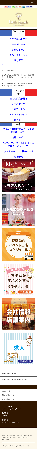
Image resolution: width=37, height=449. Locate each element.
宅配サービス (18, 137)
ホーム (4, 64)
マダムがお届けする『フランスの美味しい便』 (18, 130)
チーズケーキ (18, 44)
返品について (27, 435)
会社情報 (18, 156)
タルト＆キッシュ (19, 55)
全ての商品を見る (18, 39)
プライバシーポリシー (22, 437)
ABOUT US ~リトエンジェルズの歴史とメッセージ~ (18, 144)
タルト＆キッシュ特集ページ (18, 151)
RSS (3, 439)
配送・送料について (18, 435)
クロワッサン (18, 49)
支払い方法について (7, 435)
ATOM (7, 439)
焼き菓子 (18, 60)
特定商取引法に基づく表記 (9, 437)
